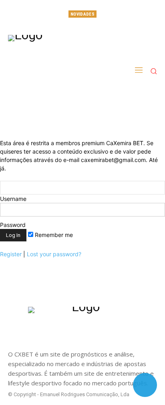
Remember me (53, 234)
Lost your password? (54, 254)
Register (11, 254)
